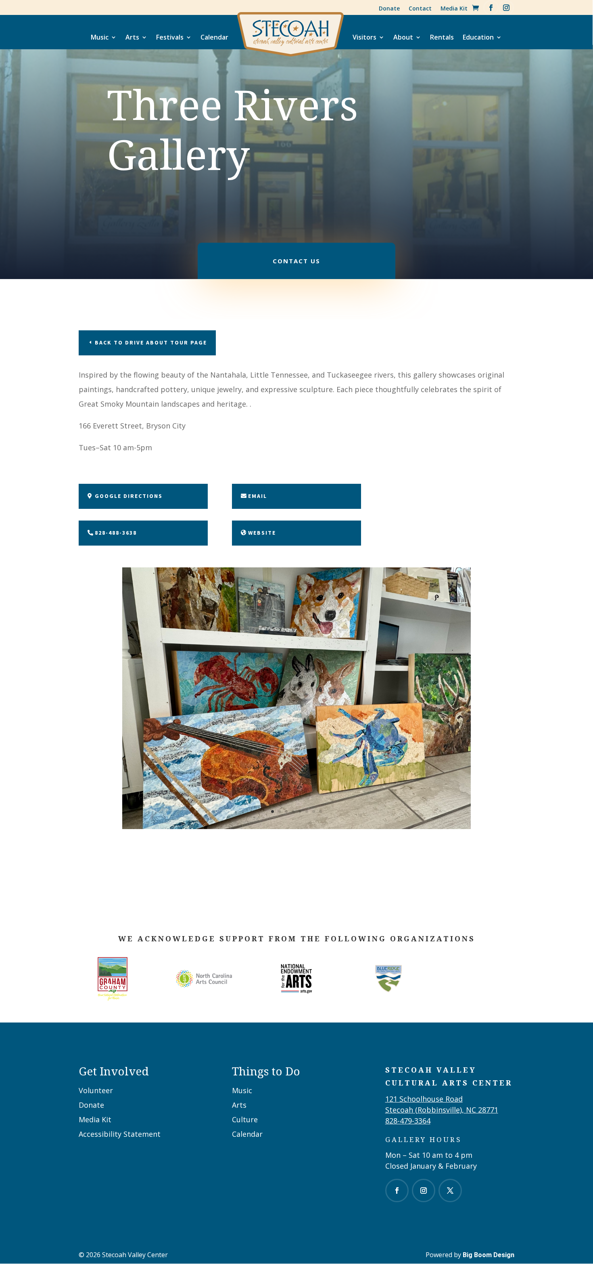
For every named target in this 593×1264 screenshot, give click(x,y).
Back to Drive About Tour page (151, 342)
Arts (132, 37)
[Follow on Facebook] (491, 7)
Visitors (364, 37)
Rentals (442, 37)
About (403, 37)
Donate (389, 8)
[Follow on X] (450, 1190)
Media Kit (454, 8)
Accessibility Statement (120, 1134)
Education (478, 37)
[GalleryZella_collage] (296, 826)
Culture (245, 1119)
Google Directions (129, 496)
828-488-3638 (116, 532)
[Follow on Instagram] (506, 7)
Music (100, 37)
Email (257, 496)
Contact (420, 8)
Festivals (170, 37)
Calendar (214, 37)
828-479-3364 (407, 1120)
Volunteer (96, 1090)
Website (262, 532)
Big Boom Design (488, 1255)
